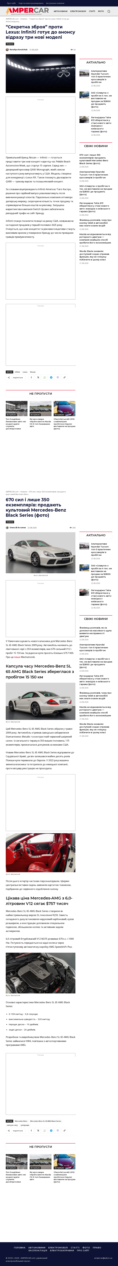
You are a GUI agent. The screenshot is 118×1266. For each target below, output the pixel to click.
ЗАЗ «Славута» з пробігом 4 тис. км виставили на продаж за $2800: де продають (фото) (95, 190)
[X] (38, 377)
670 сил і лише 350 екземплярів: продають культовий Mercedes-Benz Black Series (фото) (93, 159)
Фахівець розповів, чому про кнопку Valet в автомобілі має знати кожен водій (95, 223)
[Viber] (58, 377)
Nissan (33, 372)
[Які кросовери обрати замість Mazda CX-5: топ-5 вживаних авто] (40, 408)
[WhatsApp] (44, 377)
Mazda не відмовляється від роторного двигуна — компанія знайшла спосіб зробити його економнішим (95, 238)
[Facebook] (31, 377)
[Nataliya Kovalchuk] (7, 49)
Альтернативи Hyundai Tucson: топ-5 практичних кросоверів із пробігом (101, 76)
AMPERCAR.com (12, 19)
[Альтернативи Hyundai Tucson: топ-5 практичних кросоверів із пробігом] (84, 73)
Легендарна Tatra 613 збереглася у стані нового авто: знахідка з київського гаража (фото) (101, 124)
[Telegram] (51, 377)
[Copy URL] (64, 377)
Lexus (25, 372)
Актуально (11, 414)
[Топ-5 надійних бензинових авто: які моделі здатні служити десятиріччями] (16, 408)
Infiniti (17, 372)
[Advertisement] (40, 127)
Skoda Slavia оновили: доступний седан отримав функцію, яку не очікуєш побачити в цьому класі (94, 255)
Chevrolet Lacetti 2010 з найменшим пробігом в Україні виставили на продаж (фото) (64, 424)
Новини (23, 19)
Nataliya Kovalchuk (18, 49)
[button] (108, 11)
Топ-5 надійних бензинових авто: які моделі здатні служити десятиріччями (16, 424)
